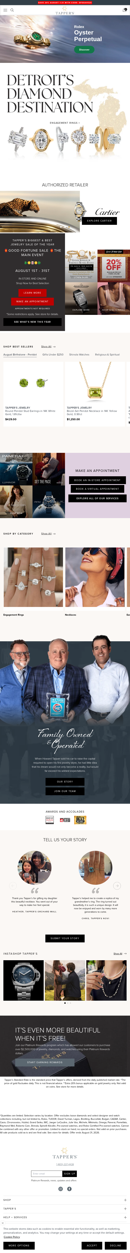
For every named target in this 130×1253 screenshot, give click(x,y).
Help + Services (15, 1217)
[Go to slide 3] (69, 227)
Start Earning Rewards (45, 1062)
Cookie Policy (12, 1237)
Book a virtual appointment (97, 489)
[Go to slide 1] (61, 227)
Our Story (65, 782)
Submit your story (65, 938)
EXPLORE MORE (81, 309)
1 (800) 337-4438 (65, 1164)
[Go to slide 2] (65, 227)
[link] (124, 10)
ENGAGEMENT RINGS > (65, 123)
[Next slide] (117, 886)
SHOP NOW (16, 513)
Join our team (65, 791)
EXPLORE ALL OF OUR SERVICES (97, 498)
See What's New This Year (32, 322)
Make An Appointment (32, 301)
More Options (19, 1245)
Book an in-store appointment (97, 480)
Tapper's (9, 1209)
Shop (7, 1200)
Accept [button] (92, 1245)
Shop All (46, 346)
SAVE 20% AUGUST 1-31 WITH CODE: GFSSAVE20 (65, 2)
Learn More (32, 293)
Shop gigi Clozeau (113, 309)
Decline (115, 1245)
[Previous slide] (13, 886)
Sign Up (69, 1174)
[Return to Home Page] (65, 1153)
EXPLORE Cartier (99, 221)
